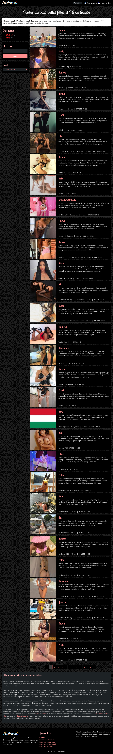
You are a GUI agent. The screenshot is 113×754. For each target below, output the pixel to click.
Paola (61, 369)
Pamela (62, 326)
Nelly (61, 644)
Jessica (62, 602)
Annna (62, 30)
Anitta (61, 221)
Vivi (60, 284)
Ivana (61, 157)
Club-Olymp (98, 714)
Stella (61, 305)
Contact (42, 738)
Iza (60, 517)
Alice (61, 136)
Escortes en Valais (46, 746)
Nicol (61, 390)
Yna (60, 496)
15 (85, 667)
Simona (62, 72)
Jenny (61, 93)
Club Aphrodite (22, 716)
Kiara (61, 242)
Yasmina (63, 581)
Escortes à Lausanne (47, 742)
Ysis (60, 178)
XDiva (37, 714)
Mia (60, 432)
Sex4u (44, 714)
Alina (61, 454)
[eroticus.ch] (10, 4)
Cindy (61, 115)
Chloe (61, 560)
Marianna (63, 348)
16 (90, 667)
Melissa (62, 538)
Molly (61, 263)
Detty (61, 51)
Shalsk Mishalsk (67, 199)
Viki (60, 411)
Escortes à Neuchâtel (47, 744)
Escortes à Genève (46, 740)
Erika (61, 475)
